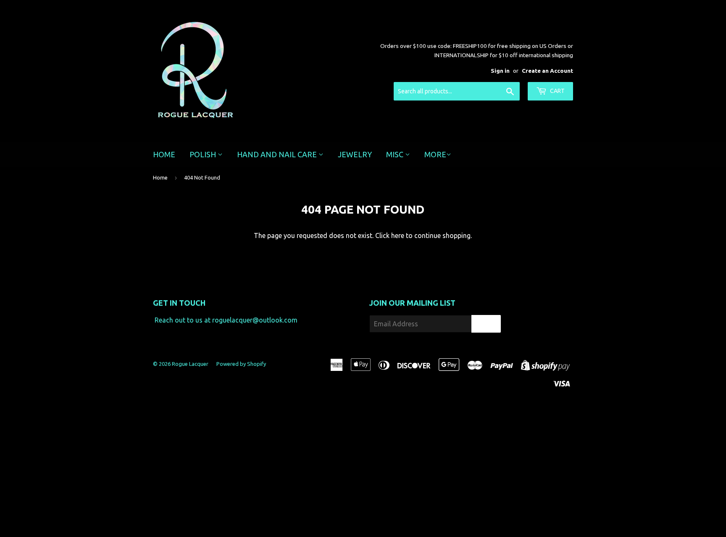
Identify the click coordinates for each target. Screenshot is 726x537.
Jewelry (355, 154)
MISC (395, 154)
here (397, 235)
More (435, 154)
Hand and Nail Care (277, 154)
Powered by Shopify (241, 364)
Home (164, 154)
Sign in (500, 70)
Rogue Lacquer (190, 364)
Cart (557, 90)
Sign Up (486, 324)
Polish (203, 154)
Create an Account (547, 70)
